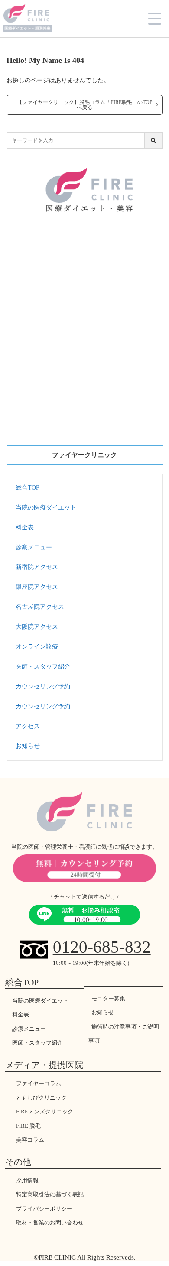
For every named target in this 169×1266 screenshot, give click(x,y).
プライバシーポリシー (44, 1208)
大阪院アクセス (37, 626)
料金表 (25, 527)
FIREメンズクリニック (44, 1111)
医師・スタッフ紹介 (43, 666)
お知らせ (28, 746)
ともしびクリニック (41, 1097)
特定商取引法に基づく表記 (50, 1194)
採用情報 (27, 1180)
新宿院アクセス (37, 567)
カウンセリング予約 (43, 686)
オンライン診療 (37, 646)
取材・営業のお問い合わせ (50, 1222)
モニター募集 (108, 998)
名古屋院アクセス (40, 607)
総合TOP (27, 487)
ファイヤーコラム (38, 1083)
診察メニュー (34, 547)
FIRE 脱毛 (28, 1126)
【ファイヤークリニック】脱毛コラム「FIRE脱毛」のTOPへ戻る (85, 104)
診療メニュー (29, 1029)
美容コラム (30, 1139)
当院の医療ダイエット (46, 507)
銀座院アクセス (37, 587)
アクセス (28, 726)
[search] (153, 140)
